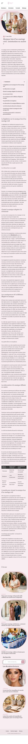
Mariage (3, 594)
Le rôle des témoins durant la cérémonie (12, 106)
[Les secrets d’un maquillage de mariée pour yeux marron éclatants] (14, 678)
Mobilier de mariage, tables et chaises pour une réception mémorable (13, 652)
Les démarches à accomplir (9, 89)
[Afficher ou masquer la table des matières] (17, 82)
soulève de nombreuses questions (14, 55)
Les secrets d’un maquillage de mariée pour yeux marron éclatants (13, 691)
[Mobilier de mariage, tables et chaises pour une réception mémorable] (14, 638)
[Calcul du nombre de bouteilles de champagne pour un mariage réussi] (14, 704)
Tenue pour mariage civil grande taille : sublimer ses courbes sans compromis (12, 596)
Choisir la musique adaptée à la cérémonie (12, 91)
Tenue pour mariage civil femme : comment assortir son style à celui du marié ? (13, 624)
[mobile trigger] (2, 3)
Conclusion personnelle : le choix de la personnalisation (12, 113)
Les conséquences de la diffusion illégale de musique (13, 97)
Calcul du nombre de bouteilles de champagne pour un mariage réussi (12, 716)
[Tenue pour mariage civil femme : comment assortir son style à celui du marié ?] (14, 610)
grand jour (14, 159)
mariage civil (5, 49)
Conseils (3, 650)
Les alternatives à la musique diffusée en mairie (14, 103)
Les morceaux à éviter (8, 94)
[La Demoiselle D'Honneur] (10, 3)
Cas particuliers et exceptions (9, 100)
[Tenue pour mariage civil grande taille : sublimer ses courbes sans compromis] (14, 582)
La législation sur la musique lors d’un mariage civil (13, 85)
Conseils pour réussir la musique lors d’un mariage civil (12, 109)
